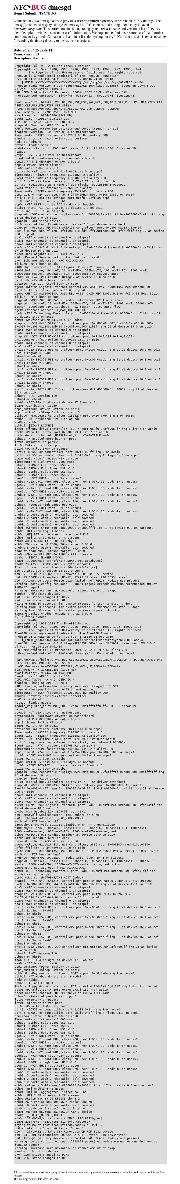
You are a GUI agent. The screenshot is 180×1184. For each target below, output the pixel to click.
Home (18, 13)
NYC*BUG (47, 13)
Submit (30, 13)
